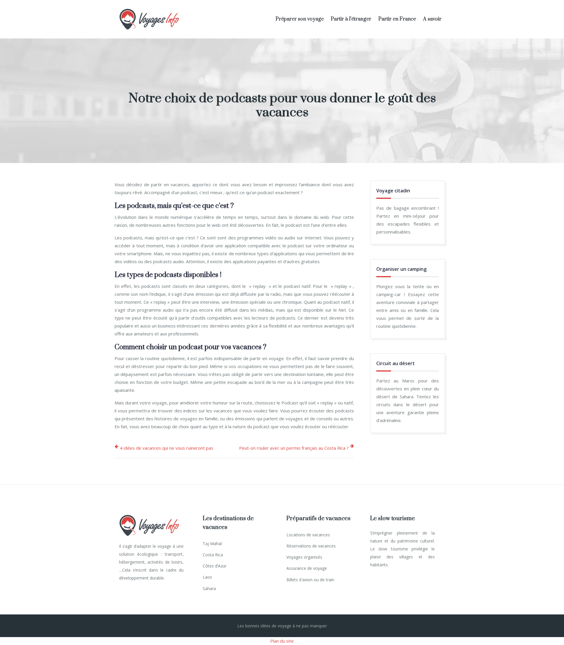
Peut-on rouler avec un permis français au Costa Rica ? (294, 448)
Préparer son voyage (300, 19)
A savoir (432, 19)
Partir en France (397, 19)
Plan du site (282, 641)
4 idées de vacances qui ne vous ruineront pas (166, 448)
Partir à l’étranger (351, 19)
